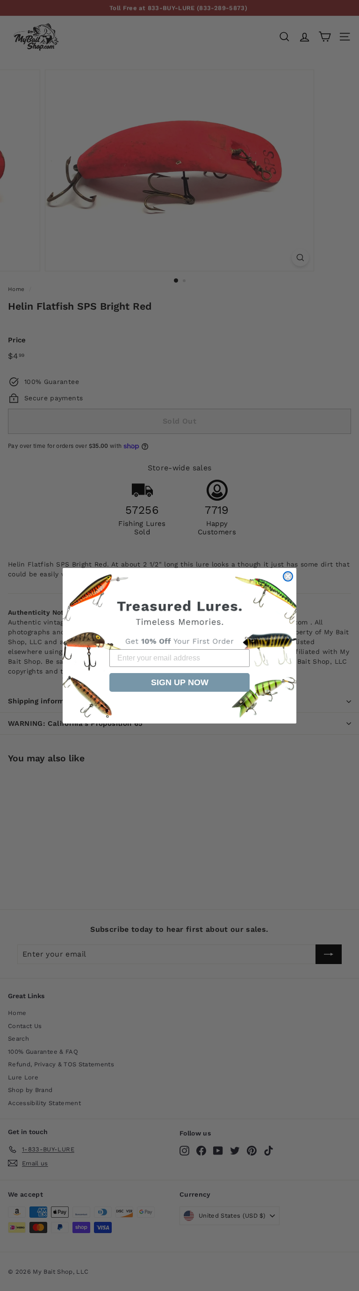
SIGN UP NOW (179, 682)
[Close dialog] (288, 576)
